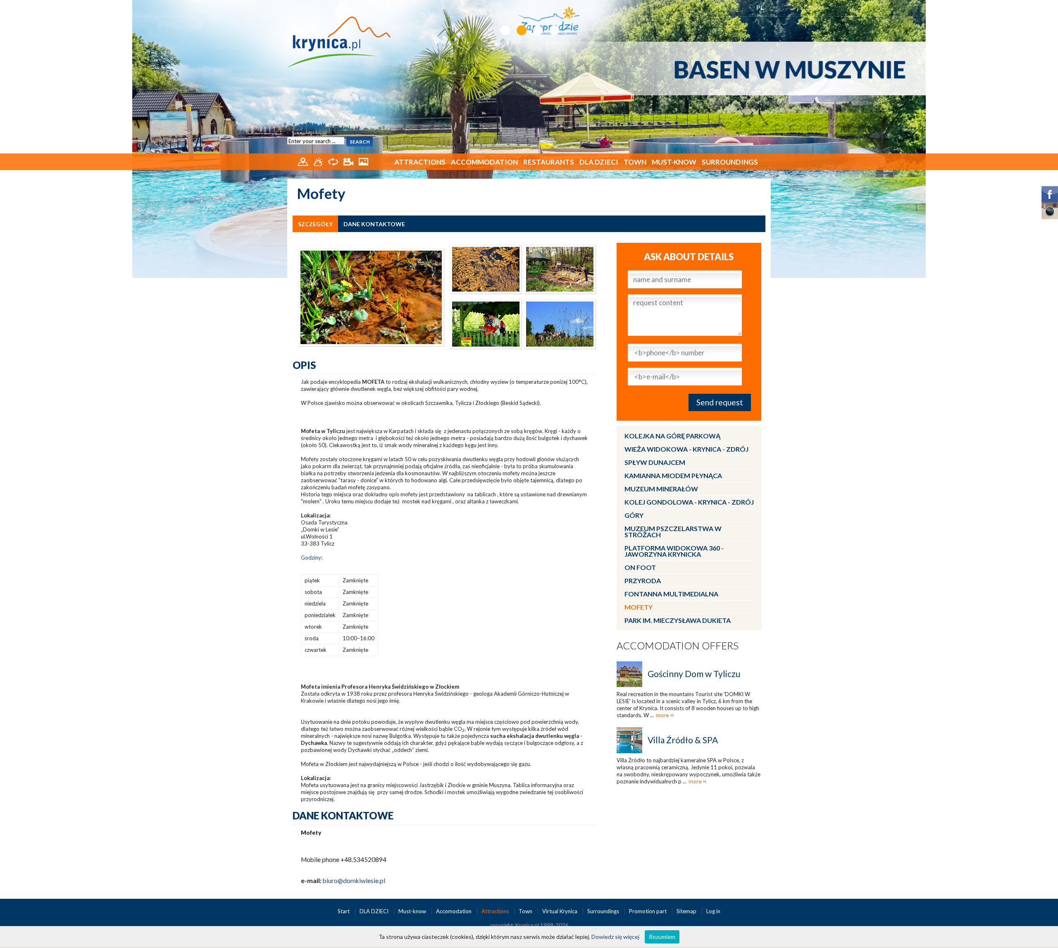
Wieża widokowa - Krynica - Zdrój (686, 449)
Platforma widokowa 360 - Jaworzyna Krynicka (674, 551)
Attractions (420, 162)
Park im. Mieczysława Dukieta (677, 620)
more (662, 715)
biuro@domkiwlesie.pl (354, 880)
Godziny (311, 557)
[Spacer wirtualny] (333, 161)
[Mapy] (304, 161)
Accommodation (484, 162)
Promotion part (648, 911)
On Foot (640, 567)
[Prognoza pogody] (319, 161)
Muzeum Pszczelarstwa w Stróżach (673, 531)
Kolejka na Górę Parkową (672, 436)
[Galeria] (363, 161)
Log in (713, 911)
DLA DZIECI (598, 162)
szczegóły (315, 223)
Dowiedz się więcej (615, 936)
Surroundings (730, 162)
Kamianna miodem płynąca (673, 475)
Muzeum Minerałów (661, 489)
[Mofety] (371, 296)
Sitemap (686, 911)
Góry (633, 515)
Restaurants (548, 162)
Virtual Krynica (560, 911)
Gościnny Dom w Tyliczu (694, 673)
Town (635, 162)
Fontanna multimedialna (671, 594)
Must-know (674, 162)
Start (344, 911)
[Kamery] (349, 161)
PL (760, 7)
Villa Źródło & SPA (683, 740)
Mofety (638, 607)
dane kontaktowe (374, 223)
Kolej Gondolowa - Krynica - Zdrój (689, 502)
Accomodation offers (678, 645)
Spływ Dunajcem (654, 462)
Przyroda (642, 580)
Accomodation (454, 911)
